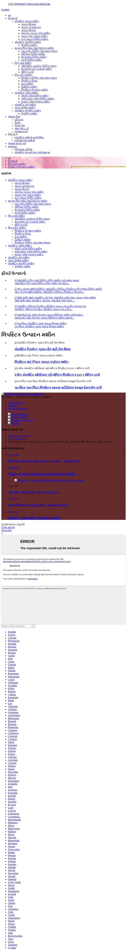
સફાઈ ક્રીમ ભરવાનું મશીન (35, 101)
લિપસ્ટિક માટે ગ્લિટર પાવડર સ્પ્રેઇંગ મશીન (41, 362)
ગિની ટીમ (20, 125)
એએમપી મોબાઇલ (17, 408)
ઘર (9, 15)
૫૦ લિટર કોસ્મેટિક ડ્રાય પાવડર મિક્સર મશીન (39, 326)
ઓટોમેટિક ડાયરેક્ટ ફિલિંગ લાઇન (39, 66)
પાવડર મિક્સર (28, 24)
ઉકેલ (17, 122)
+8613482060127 (17, 438)
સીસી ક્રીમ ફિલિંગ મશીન (35, 95)
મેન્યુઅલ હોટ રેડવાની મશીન (36, 69)
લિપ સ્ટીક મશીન (23, 75)
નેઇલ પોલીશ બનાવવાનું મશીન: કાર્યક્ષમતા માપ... (38, 505)
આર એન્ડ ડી (22, 128)
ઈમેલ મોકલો (8, 527)
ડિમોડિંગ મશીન (29, 86)
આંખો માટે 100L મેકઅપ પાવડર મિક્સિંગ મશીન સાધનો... (44, 317)
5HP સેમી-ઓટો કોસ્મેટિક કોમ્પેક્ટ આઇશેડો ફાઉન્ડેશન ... (45, 300)
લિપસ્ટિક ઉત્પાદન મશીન (34, 89)
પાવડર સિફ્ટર (28, 30)
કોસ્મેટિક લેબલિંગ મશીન (28, 42)
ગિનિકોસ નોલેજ (23, 149)
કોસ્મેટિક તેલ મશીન (25, 104)
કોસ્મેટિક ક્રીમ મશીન (26, 92)
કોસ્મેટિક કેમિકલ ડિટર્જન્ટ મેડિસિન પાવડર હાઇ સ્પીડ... (44, 309)
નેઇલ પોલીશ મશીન (25, 107)
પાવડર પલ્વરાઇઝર (31, 27)
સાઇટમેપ (12, 405)
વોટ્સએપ (6, 530)
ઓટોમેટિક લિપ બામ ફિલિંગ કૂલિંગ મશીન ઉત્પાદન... (42, 283)
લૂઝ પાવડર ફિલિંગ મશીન (34, 39)
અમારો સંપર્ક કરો (17, 143)
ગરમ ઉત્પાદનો (15, 402)
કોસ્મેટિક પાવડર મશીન (27, 21)
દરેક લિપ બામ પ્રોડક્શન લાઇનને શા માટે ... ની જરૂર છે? (44, 461)
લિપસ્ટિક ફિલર (29, 80)
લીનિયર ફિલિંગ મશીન (33, 54)
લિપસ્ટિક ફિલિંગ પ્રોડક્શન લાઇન (39, 77)
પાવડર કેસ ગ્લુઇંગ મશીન (34, 36)
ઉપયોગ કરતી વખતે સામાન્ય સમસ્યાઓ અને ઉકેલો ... (43, 474)
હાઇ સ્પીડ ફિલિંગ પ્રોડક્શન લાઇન (39, 51)
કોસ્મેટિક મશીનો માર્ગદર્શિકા (29, 137)
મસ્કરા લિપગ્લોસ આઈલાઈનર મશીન (34, 48)
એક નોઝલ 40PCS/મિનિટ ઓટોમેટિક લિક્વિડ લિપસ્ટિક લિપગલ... (49, 292)
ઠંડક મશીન (27, 83)
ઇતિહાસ (19, 119)
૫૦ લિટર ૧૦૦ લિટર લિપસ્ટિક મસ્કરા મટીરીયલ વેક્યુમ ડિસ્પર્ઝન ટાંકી (58, 387)
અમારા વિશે (14, 116)
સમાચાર (12, 146)
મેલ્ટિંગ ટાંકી (27, 72)
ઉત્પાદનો (13, 18)
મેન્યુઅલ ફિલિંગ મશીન (33, 57)
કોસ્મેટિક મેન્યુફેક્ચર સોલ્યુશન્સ (32, 152)
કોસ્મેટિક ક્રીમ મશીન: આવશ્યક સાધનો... (35, 518)
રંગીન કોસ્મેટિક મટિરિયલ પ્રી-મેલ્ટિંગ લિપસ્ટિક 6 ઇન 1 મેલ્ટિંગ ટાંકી (57, 374)
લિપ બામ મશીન (23, 63)
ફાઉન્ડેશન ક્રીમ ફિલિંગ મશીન (37, 98)
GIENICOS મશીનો (25, 140)
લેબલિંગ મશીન (29, 45)
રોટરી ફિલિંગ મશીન (31, 60)
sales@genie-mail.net (19, 435)
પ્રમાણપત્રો (21, 131)
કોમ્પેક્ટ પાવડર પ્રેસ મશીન (35, 33)
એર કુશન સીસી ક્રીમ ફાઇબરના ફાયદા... (34, 492)
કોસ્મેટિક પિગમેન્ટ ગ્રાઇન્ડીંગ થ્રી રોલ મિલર (43, 349)
